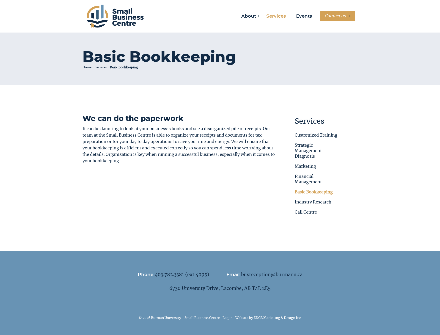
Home (86, 67)
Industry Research (313, 202)
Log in (228, 318)
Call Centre (306, 212)
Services (276, 16)
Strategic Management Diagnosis (308, 151)
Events (304, 16)
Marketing (305, 167)
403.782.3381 (169, 274)
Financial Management (308, 179)
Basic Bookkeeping (314, 192)
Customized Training (316, 135)
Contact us (335, 16)
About (248, 16)
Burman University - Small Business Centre (185, 318)
